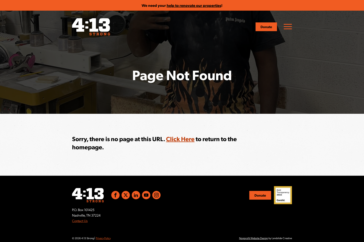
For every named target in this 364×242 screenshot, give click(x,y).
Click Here (180, 139)
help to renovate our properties (194, 5)
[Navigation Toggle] (288, 26)
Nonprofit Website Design (253, 238)
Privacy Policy (103, 238)
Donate (266, 27)
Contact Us (80, 220)
